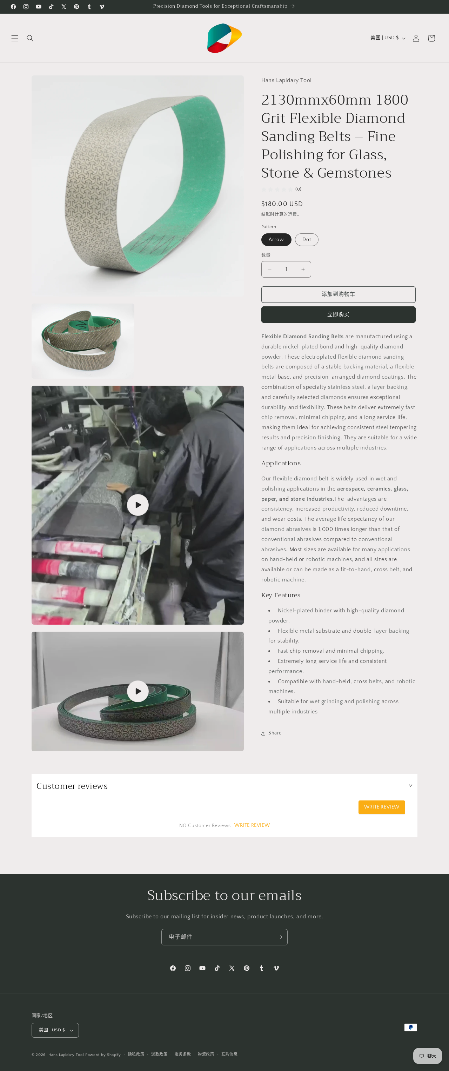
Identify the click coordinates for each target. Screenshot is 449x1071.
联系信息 (229, 1054)
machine (293, 580)
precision (316, 377)
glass (400, 489)
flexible (347, 357)
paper (268, 499)
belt (394, 569)
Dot (306, 239)
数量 (266, 255)
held (291, 559)
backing (353, 367)
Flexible (271, 336)
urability (276, 407)
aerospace (350, 489)
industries (373, 448)
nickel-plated (300, 347)
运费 (292, 214)
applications (300, 448)
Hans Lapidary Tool (66, 1055)
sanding (393, 357)
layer (378, 387)
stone (298, 499)
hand (276, 559)
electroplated (318, 357)
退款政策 (159, 1054)
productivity (338, 509)
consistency (276, 509)
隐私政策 (136, 1054)
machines (339, 559)
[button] (14, 38)
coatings (393, 377)
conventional (278, 539)
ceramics (379, 489)
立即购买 (338, 315)
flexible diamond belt (301, 478)
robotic (315, 559)
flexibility (312, 407)
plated (305, 610)
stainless (339, 387)
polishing (273, 489)
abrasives (298, 529)
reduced (367, 509)
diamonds (334, 397)
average (326, 519)
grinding (332, 701)
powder (271, 357)
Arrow (276, 239)
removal (285, 417)
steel (358, 387)
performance (285, 671)
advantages (361, 499)
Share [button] (275, 733)
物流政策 (206, 1054)
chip (267, 417)
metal (268, 377)
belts (267, 367)
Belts (337, 336)
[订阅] (279, 937)
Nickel (286, 610)
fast (410, 407)
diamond (391, 347)
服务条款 (183, 1054)
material (376, 367)
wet (381, 478)
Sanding (318, 336)
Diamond (295, 336)
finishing (329, 437)
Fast (283, 651)
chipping (333, 417)
